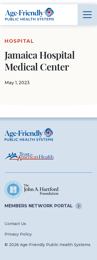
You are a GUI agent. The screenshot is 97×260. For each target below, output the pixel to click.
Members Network (39, 205)
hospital (19, 41)
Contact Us (15, 223)
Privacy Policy (18, 234)
